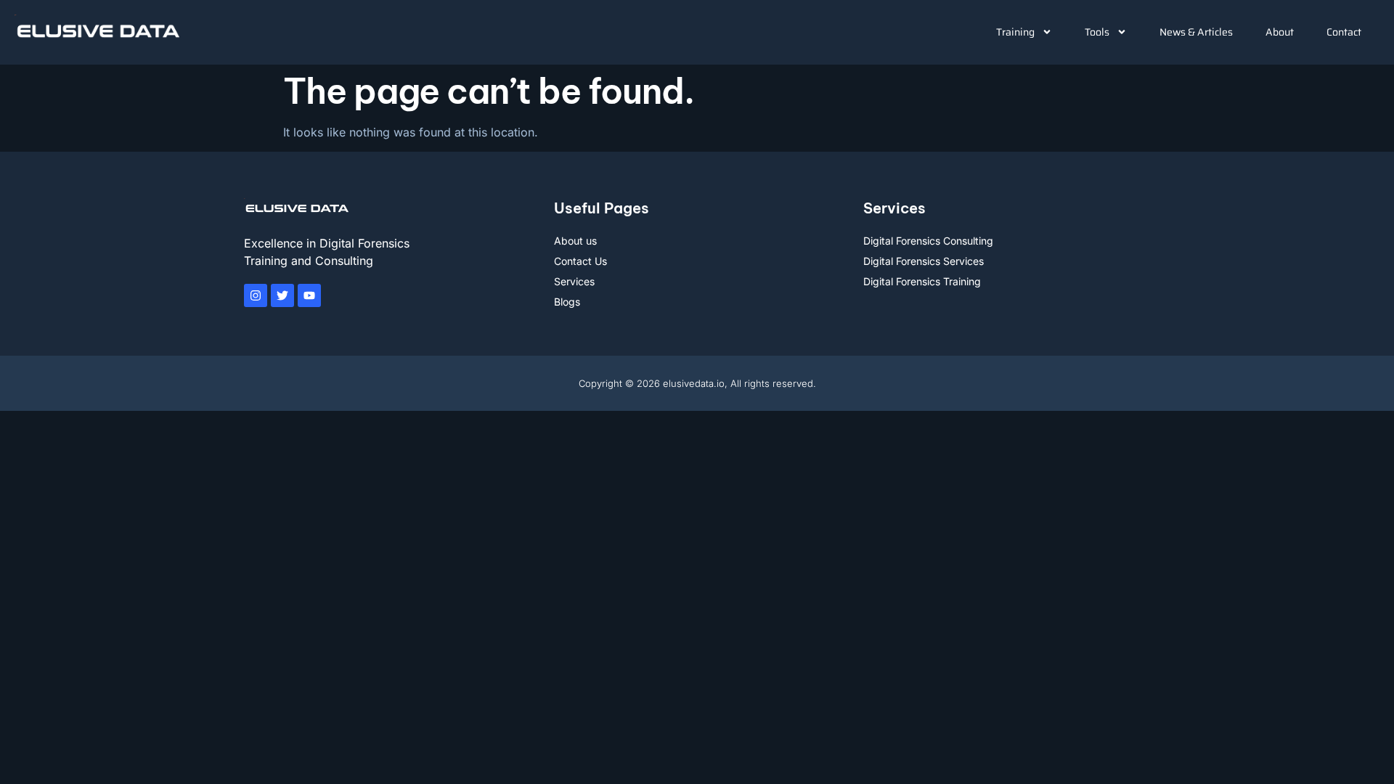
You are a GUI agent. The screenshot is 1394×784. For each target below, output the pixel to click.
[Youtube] (309, 295)
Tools (1097, 32)
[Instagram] (255, 295)
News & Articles (1196, 32)
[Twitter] (282, 295)
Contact (1343, 32)
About (1279, 32)
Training (1015, 32)
